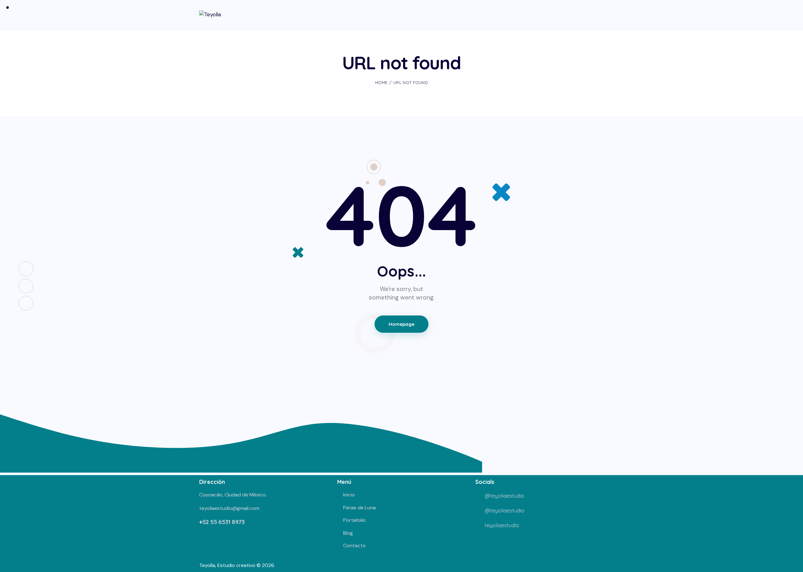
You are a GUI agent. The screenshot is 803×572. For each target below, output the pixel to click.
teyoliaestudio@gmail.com (229, 508)
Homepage (401, 324)
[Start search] (599, 16)
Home (381, 82)
